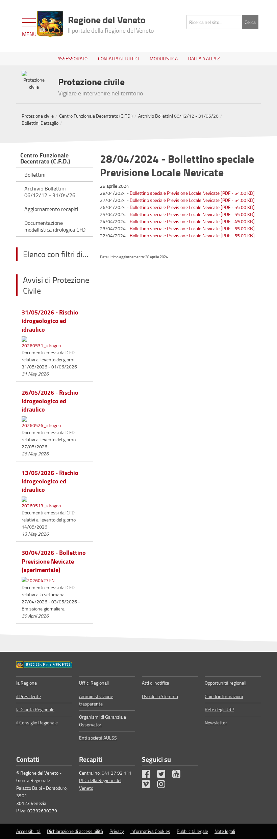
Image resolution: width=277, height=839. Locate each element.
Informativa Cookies (150, 831)
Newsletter (216, 722)
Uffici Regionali (94, 683)
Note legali (225, 831)
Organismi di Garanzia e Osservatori (102, 720)
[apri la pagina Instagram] (164, 785)
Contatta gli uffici (118, 58)
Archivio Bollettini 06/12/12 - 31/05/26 (178, 116)
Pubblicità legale (192, 831)
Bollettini (35, 174)
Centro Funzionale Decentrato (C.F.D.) (96, 116)
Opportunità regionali (225, 683)
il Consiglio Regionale (37, 722)
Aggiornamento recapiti (51, 209)
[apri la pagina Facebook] (149, 775)
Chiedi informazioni (224, 696)
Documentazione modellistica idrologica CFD (54, 226)
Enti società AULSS (98, 738)
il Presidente (28, 696)
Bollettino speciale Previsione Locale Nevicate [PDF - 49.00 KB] (192, 221)
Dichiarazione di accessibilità (75, 831)
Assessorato (72, 58)
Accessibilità (28, 831)
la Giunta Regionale (35, 709)
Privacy (116, 831)
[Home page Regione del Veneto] (50, 24)
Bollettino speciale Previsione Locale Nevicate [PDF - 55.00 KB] (192, 207)
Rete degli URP (219, 709)
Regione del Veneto (111, 23)
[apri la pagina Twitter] (164, 775)
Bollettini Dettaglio (40, 123)
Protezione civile (38, 116)
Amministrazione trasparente (96, 700)
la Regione (26, 683)
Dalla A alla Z (204, 58)
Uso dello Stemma (160, 696)
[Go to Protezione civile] (44, 664)
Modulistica (164, 58)
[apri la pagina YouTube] (179, 775)
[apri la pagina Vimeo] (149, 785)
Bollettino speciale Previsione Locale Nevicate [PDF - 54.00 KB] (192, 193)
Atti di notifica (155, 683)
